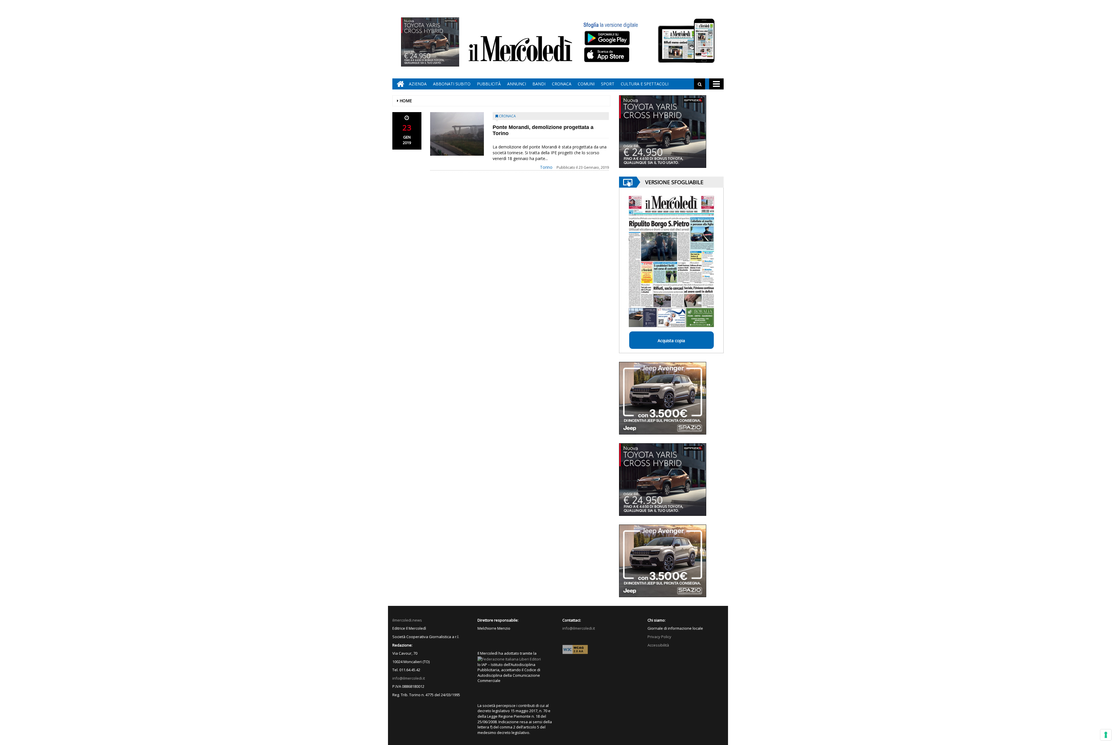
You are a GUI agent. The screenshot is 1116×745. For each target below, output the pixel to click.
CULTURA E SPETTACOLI (644, 84)
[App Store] (607, 55)
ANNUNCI (516, 84)
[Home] (399, 83)
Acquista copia (671, 340)
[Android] (606, 38)
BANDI (539, 84)
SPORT (607, 84)
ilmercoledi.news (407, 620)
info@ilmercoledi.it (408, 678)
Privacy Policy (659, 636)
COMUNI (586, 84)
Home (406, 100)
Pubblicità (489, 84)
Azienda (418, 84)
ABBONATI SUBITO (452, 84)
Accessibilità (658, 645)
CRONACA (561, 84)
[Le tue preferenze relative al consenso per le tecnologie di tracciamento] (1105, 734)
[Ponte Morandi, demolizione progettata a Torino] (457, 134)
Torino (546, 167)
